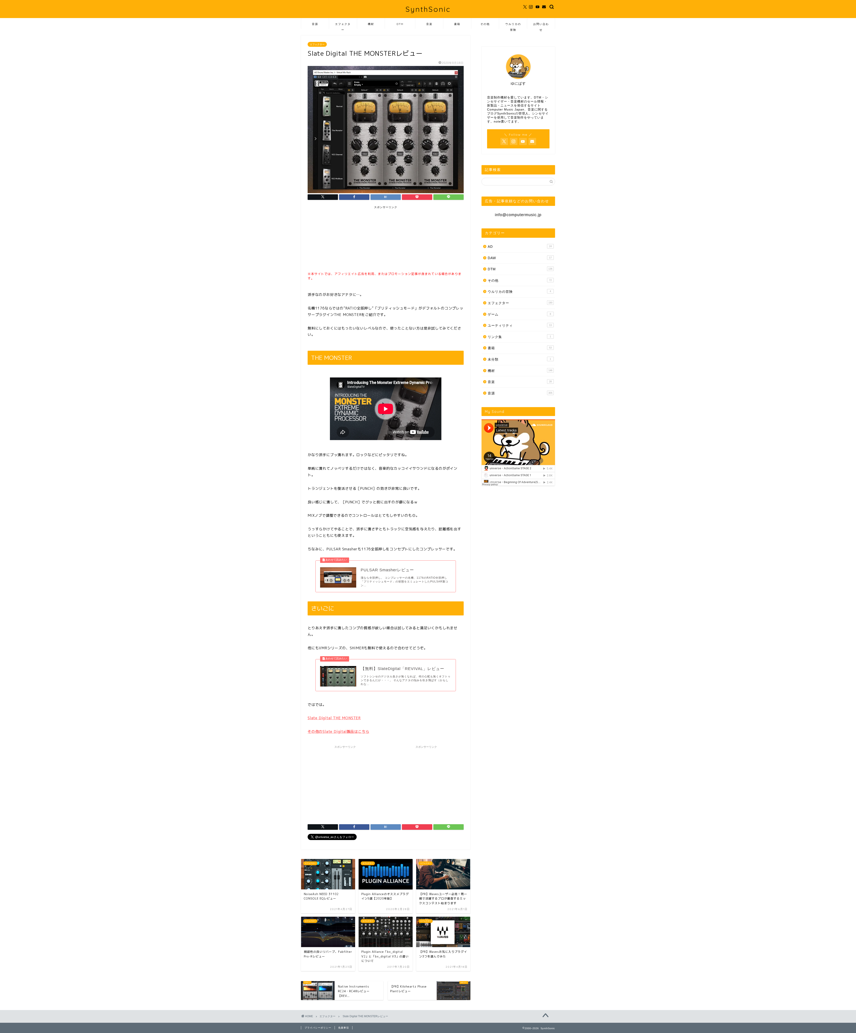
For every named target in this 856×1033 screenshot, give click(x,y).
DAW (520, 258)
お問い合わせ (541, 25)
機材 (371, 24)
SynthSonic (428, 9)
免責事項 (343, 1027)
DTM (400, 24)
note (497, 121)
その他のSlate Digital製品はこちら (338, 731)
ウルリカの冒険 (513, 25)
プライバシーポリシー (318, 1027)
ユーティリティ (520, 325)
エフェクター (343, 25)
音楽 (429, 24)
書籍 (457, 24)
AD (520, 246)
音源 (315, 24)
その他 (485, 24)
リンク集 (519, 337)
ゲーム (519, 314)
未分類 (519, 359)
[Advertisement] (343, 239)
